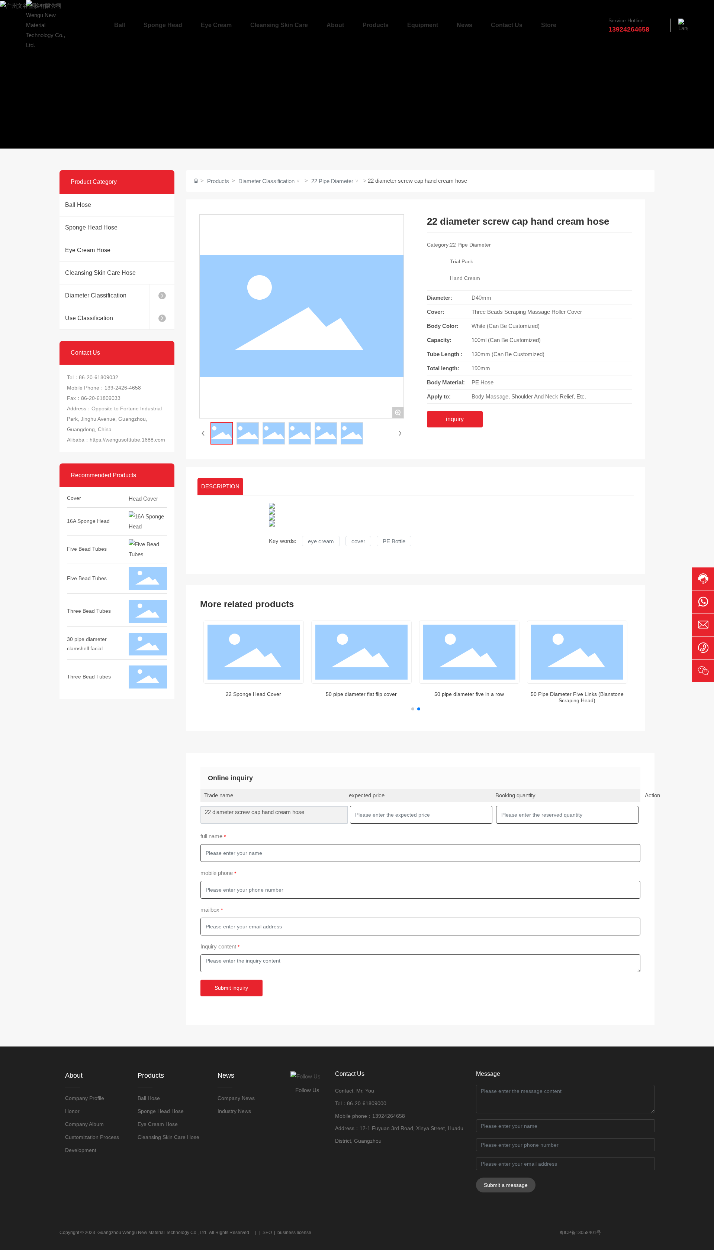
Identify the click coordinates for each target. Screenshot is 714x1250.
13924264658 (388, 1116)
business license (294, 1232)
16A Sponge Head (88, 510)
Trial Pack (461, 261)
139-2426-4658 (122, 388)
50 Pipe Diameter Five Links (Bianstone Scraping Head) (577, 697)
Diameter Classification (266, 181)
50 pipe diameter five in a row (469, 694)
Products (218, 181)
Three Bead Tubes (89, 600)
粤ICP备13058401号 (580, 1232)
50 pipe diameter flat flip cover (361, 694)
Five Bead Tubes (87, 538)
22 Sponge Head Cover (253, 694)
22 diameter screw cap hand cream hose (254, 812)
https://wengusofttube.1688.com (127, 440)
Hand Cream (465, 278)
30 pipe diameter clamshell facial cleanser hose (87, 637)
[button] (412, 708)
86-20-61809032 (98, 377)
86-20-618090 (363, 1103)
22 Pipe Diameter (332, 181)
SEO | (270, 1232)
